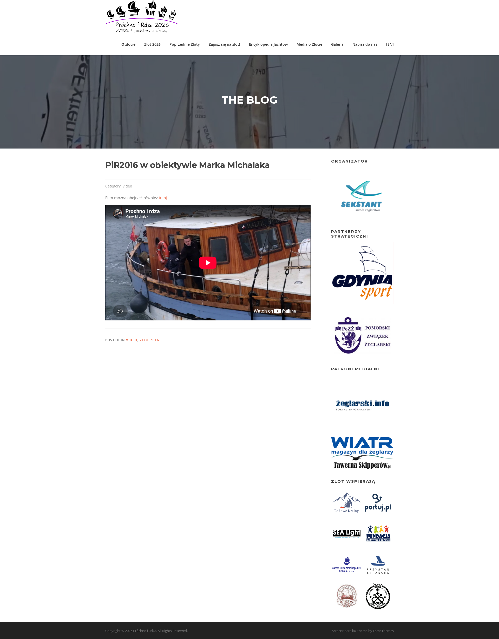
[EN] (390, 44)
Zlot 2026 (152, 44)
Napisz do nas (364, 44)
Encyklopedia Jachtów (268, 44)
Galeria (337, 44)
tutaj (163, 197)
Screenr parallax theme (349, 630)
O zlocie (128, 44)
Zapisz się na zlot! (224, 44)
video (127, 186)
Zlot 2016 (149, 340)
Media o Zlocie (309, 44)
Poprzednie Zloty (184, 44)
